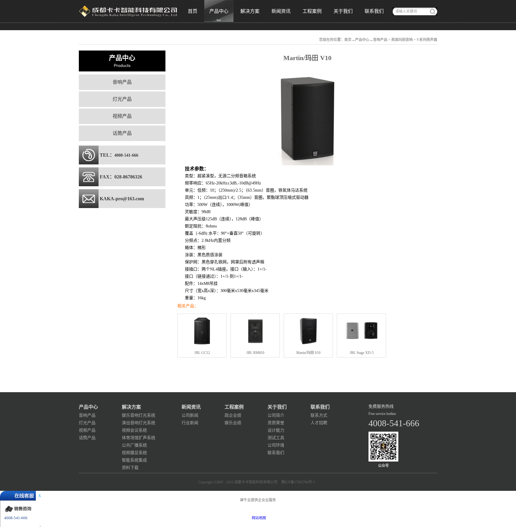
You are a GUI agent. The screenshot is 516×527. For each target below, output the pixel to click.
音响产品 (380, 40)
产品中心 (362, 40)
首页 (192, 11)
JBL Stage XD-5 (362, 353)
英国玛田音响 (402, 40)
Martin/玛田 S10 (308, 353)
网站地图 (258, 518)
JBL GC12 (202, 353)
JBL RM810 (255, 353)
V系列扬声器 (427, 40)
